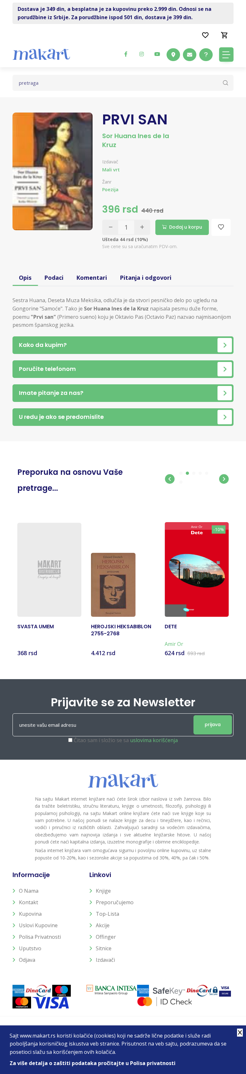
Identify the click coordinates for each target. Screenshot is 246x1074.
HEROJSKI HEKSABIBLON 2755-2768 (121, 630)
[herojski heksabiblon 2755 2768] (113, 585)
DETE (171, 626)
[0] (225, 35)
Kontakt (28, 902)
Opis (25, 277)
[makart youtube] (157, 54)
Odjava (27, 960)
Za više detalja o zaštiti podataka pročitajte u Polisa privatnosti (93, 1063)
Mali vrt (111, 169)
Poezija (110, 189)
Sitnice (103, 948)
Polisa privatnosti (40, 937)
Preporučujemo (115, 902)
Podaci (53, 277)
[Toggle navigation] (226, 54)
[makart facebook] (125, 54)
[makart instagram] (141, 54)
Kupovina (30, 914)
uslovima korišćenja (154, 740)
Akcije (103, 925)
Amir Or (174, 643)
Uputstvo (30, 948)
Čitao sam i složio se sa (126, 740)
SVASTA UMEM (35, 626)
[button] (170, 479)
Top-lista (107, 914)
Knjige (103, 891)
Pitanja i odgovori (145, 277)
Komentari (91, 277)
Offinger (106, 937)
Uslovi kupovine (38, 925)
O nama (28, 891)
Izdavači (105, 960)
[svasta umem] (49, 570)
